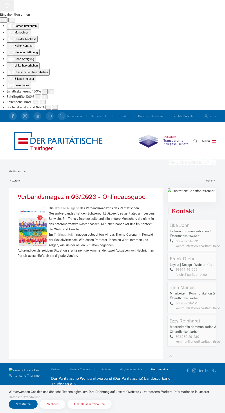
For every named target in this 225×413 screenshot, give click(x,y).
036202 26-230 (187, 337)
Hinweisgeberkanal (151, 116)
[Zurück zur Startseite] (58, 141)
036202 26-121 (187, 303)
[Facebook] (13, 116)
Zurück (16, 180)
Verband (56, 369)
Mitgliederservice (131, 369)
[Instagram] (25, 116)
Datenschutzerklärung (24, 397)
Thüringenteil (63, 235)
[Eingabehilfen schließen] (11, 20)
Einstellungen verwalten (89, 404)
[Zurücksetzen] (3, 20)
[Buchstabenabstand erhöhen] (55, 107)
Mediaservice (159, 369)
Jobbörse (105, 369)
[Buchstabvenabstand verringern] (48, 107)
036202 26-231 (187, 241)
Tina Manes (182, 287)
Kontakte (123, 116)
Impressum (74, 116)
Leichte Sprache (183, 116)
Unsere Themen (80, 369)
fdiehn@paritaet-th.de (191, 275)
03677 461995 (187, 270)
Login (212, 116)
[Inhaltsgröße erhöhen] (51, 91)
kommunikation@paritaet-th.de (198, 246)
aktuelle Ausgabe (66, 208)
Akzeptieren (23, 404)
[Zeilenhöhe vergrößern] (42, 102)
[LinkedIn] (37, 116)
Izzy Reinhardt (185, 321)
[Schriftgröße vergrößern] (44, 96)
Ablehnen (52, 404)
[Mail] (50, 116)
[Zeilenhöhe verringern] (36, 102)
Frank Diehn (183, 259)
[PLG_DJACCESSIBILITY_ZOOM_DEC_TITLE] (45, 91)
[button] (195, 141)
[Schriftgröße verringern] (38, 96)
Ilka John (180, 225)
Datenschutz (99, 116)
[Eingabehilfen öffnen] (7, 6)
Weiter (209, 180)
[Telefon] (214, 370)
